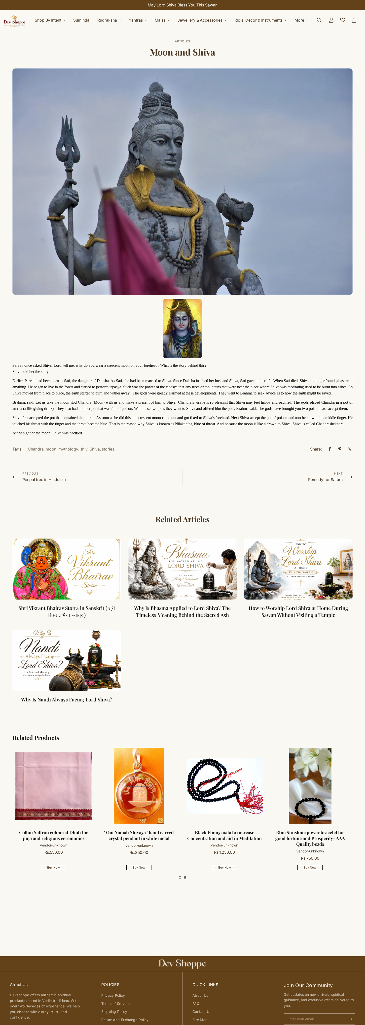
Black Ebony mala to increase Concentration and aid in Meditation (224, 835)
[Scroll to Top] (355, 998)
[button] (180, 877)
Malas (160, 20)
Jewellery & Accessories (200, 20)
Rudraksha (107, 20)
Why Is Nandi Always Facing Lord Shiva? (66, 699)
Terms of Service (115, 1003)
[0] (354, 20)
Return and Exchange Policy (125, 1020)
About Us (200, 995)
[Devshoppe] (15, 20)
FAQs (196, 1003)
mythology (68, 449)
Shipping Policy (114, 1011)
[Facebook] (330, 449)
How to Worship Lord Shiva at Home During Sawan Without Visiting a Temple (298, 611)
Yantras (136, 20)
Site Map (200, 1020)
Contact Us (201, 1011)
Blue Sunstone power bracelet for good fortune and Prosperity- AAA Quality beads (310, 838)
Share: (316, 449)
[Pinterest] (340, 449)
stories (108, 449)
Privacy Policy (113, 995)
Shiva (95, 449)
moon (51, 449)
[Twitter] (350, 449)
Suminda (81, 20)
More (299, 20)
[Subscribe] (350, 1019)
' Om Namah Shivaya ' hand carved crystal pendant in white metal (139, 835)
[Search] (319, 20)
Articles (182, 41)
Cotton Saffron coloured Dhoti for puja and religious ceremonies (53, 835)
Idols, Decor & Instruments (258, 20)
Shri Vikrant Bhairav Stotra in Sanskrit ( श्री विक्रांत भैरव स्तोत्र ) (66, 611)
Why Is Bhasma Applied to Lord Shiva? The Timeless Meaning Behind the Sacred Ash (182, 611)
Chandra (36, 449)
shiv (84, 449)
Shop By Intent (48, 20)
